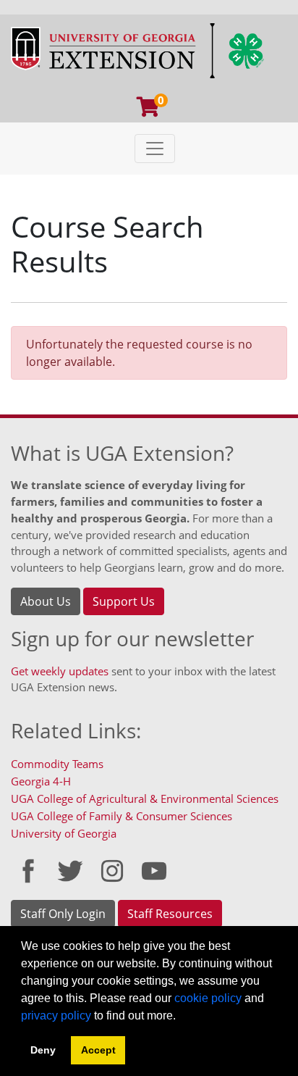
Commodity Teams (57, 763)
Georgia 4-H (41, 781)
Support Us (124, 601)
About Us (45, 601)
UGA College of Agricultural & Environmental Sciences (144, 798)
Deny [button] (43, 1050)
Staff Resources (170, 914)
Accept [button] (98, 1050)
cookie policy (208, 998)
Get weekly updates (59, 671)
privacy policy (56, 1015)
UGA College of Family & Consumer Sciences (121, 816)
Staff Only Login (63, 914)
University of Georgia (63, 833)
